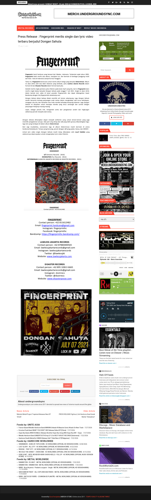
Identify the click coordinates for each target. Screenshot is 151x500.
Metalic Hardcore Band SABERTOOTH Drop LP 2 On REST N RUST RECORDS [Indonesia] (49, 435)
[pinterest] (120, 2)
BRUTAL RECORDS (25, 28)
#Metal (103, 192)
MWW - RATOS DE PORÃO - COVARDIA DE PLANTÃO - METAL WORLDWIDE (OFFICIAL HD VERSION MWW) (55, 476)
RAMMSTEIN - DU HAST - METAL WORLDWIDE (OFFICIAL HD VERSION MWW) (45, 462)
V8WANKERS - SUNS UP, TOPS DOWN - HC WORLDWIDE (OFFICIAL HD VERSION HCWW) (48, 444)
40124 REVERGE (42, 28)
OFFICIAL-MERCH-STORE (28, 34)
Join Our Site (117, 117)
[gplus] (116, 2)
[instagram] (132, 2)
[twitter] (112, 2)
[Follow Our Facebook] (105, 123)
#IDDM (125, 189)
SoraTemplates (55, 497)
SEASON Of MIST (74, 28)
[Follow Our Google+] (128, 123)
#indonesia (113, 192)
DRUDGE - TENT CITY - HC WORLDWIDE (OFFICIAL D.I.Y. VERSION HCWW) (43, 449)
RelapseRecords (103, 254)
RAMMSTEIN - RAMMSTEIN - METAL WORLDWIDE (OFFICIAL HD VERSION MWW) (46, 465)
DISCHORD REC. (58, 28)
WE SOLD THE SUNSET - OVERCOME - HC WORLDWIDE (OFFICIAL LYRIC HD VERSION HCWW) (50, 452)
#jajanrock (105, 189)
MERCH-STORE (66, 497)
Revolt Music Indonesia (95, 28)
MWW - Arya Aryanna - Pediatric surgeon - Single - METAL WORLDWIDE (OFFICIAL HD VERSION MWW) (54, 467)
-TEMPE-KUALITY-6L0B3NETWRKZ (97, 497)
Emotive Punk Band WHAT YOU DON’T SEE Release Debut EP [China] (42, 430)
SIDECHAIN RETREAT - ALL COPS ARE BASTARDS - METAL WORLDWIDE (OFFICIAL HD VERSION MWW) (54, 472)
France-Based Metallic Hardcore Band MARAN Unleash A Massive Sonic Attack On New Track (51, 427)
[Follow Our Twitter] (116, 123)
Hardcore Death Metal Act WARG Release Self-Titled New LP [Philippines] (44, 438)
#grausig (117, 189)
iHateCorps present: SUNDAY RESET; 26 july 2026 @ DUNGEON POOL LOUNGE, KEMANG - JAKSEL (68, 2)
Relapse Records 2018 (114, 254)
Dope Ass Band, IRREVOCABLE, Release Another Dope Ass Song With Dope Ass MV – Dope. (50, 433)
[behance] (128, 2)
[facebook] (109, 2)
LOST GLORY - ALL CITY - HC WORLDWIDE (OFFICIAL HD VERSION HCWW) (44, 447)
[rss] (124, 2)
